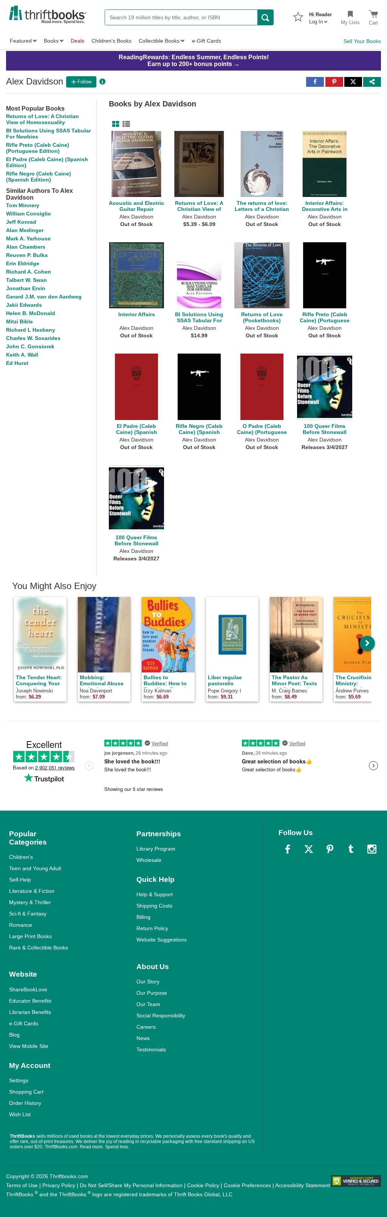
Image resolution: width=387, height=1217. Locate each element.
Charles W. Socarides (33, 338)
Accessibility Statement (302, 1185)
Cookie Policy (203, 1185)
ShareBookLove (28, 989)
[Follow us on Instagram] (372, 849)
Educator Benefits (30, 1001)
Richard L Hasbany (30, 330)
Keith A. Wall (22, 355)
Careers (146, 1027)
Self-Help (20, 880)
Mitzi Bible (19, 321)
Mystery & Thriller (30, 902)
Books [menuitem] (51, 41)
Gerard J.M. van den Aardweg (44, 297)
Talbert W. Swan (26, 280)
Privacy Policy (58, 1185)
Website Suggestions (161, 940)
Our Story (147, 982)
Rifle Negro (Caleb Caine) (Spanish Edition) (38, 177)
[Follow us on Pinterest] (330, 849)
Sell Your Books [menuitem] (362, 41)
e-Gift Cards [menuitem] (206, 41)
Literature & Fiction (31, 891)
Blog (14, 1035)
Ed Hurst (17, 363)
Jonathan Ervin (25, 288)
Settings (18, 1080)
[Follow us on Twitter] (309, 849)
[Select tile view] (124, 124)
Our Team (148, 1004)
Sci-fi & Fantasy (27, 914)
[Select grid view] (114, 124)
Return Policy (152, 928)
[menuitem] (320, 16)
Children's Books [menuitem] (111, 41)
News (143, 1038)
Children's (21, 857)
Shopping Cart (26, 1092)
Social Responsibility (160, 1015)
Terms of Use (22, 1185)
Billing (143, 917)
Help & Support (154, 894)
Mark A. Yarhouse (28, 238)
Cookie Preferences (247, 1185)
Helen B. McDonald (30, 313)
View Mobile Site (28, 1046)
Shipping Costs (154, 906)
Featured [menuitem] (21, 41)
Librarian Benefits (30, 1012)
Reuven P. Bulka (27, 255)
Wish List (20, 1114)
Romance (20, 925)
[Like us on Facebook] (288, 849)
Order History (25, 1103)
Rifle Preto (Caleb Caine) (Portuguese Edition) (37, 148)
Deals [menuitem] (77, 41)
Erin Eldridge (22, 263)
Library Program (155, 849)
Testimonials (151, 1049)
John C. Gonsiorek (30, 346)
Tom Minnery (22, 205)
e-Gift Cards (23, 1023)
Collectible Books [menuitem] (159, 41)
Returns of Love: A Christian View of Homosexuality (42, 119)
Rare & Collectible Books (38, 948)
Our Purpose (151, 993)
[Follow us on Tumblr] (351, 849)
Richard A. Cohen (28, 272)
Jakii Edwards (24, 305)
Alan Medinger (24, 230)
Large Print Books (30, 936)
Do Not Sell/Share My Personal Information (131, 1185)
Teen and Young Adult (35, 868)
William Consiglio (28, 214)
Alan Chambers (25, 247)
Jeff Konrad (21, 222)
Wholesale (148, 860)
